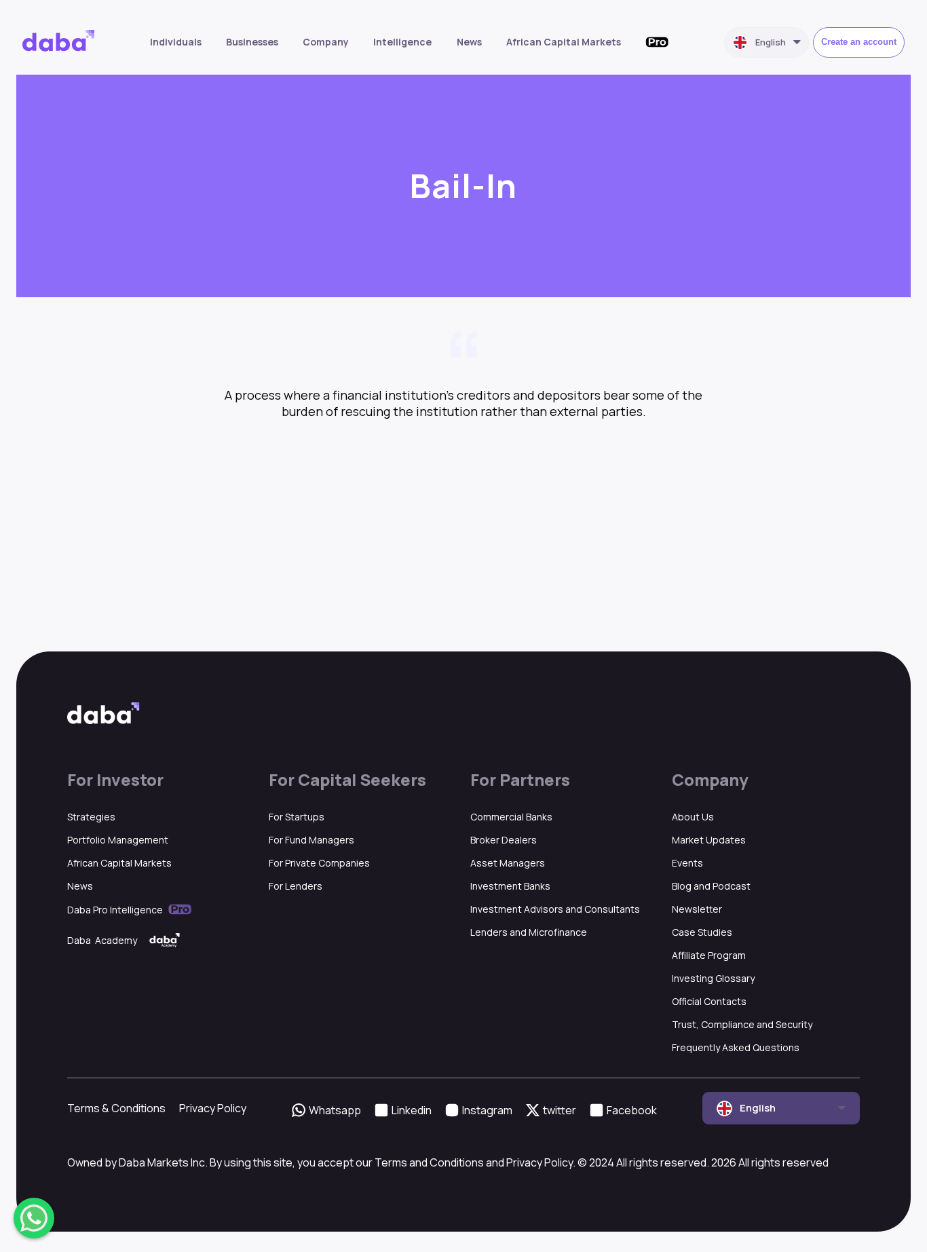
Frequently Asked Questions (735, 1047)
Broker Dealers (503, 839)
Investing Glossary (713, 978)
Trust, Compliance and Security (742, 1024)
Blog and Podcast (711, 885)
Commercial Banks (511, 816)
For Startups (296, 816)
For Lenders (295, 885)
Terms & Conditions (116, 1108)
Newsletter (697, 909)
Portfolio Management (117, 839)
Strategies (91, 816)
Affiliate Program (709, 955)
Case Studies (702, 932)
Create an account (858, 42)
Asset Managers (507, 862)
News (469, 41)
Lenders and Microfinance (528, 932)
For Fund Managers (311, 839)
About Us (693, 816)
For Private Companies (319, 862)
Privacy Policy (212, 1108)
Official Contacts (709, 1001)
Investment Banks (510, 885)
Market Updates (709, 839)
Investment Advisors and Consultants (555, 909)
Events (687, 862)
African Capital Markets (563, 41)
